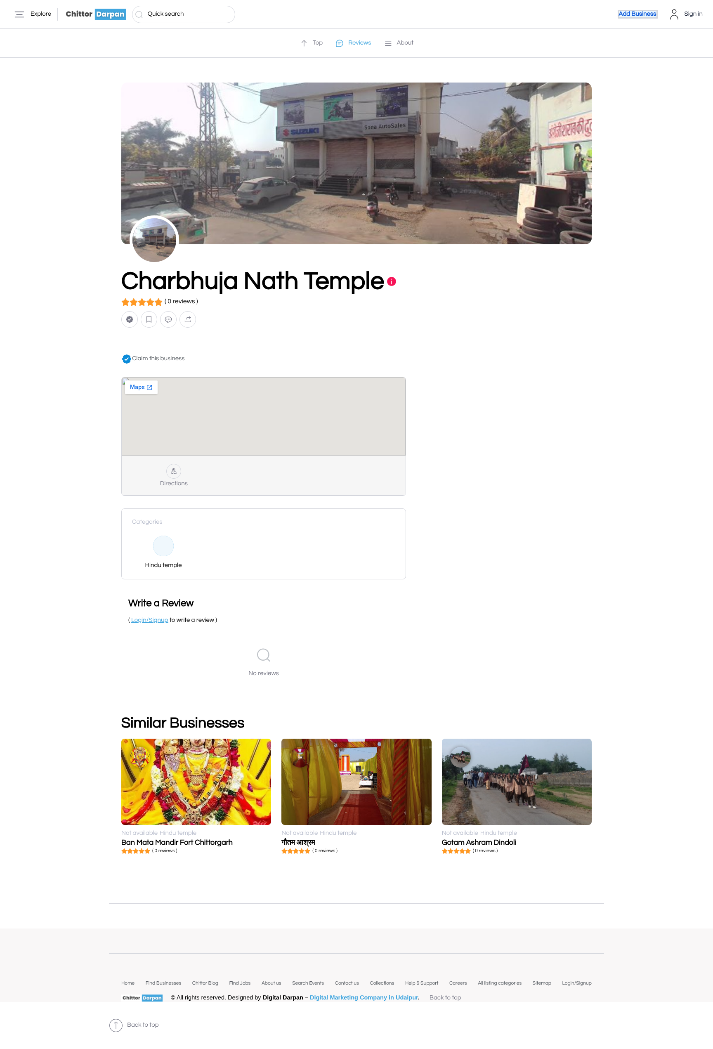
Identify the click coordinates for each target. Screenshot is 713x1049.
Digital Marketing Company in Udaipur (364, 998)
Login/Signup (577, 983)
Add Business (637, 14)
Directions (174, 484)
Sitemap (542, 983)
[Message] (168, 319)
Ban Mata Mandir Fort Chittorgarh (177, 842)
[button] (129, 319)
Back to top (445, 998)
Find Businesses (163, 983)
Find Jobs (239, 983)
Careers (458, 983)
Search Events (308, 983)
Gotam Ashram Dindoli (479, 842)
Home (128, 983)
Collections (382, 983)
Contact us (347, 983)
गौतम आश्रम (298, 842)
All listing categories (500, 983)
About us (271, 983)
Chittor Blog (205, 983)
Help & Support (421, 983)
